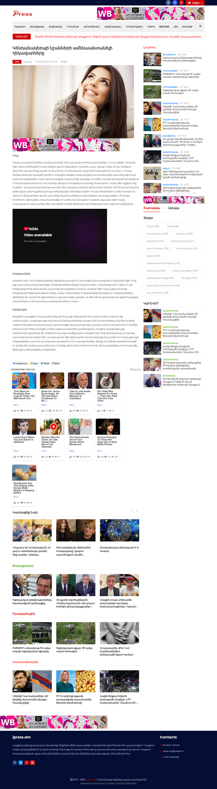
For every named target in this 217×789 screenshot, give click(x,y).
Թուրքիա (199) (189, 278)
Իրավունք (73, 27)
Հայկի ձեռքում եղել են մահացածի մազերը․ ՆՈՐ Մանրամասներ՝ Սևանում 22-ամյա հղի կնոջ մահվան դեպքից (118, 702)
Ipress (29, 62)
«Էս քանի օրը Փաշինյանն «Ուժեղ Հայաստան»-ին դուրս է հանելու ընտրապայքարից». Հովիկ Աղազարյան (75, 604)
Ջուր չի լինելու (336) (158, 248)
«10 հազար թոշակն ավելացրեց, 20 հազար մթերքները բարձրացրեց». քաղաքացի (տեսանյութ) (182, 192)
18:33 (183, 136)
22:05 (183, 54)
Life (176, 27)
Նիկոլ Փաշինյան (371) (182, 241)
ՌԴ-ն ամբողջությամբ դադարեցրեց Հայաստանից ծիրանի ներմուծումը (73, 699)
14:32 (186, 184)
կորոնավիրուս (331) (187, 248)
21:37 (186, 119)
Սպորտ (151, 27)
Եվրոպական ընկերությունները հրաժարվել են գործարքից (32, 601)
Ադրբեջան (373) (155, 241)
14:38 (186, 152)
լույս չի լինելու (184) (158, 293)
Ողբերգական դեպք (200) (160, 278)
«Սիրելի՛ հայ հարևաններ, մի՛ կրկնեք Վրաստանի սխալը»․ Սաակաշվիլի (30, 699)
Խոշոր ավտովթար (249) (185, 270)
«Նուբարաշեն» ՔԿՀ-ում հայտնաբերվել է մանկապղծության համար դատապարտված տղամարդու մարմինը (119, 654)
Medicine (164, 27)
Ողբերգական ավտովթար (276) (163, 263)
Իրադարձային (134, 27)
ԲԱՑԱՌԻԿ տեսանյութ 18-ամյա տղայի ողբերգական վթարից (32, 649)
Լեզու (196, 2)
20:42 (177, 168)
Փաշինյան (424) (184, 234)
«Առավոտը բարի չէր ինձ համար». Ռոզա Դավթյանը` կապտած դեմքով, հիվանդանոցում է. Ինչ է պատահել (116, 554)
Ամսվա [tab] (173, 208)
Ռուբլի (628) (153, 226)
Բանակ (166, 168)
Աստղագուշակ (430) (157, 234)
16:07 (186, 103)
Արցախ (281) (153, 256)
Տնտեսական (55, 27)
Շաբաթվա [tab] (151, 208)
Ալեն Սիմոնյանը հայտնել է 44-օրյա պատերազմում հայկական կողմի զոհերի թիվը (183, 174)
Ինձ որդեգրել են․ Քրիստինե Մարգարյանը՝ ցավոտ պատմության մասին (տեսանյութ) (30, 553)
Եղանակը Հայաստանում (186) (163, 285)
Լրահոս (149, 47)
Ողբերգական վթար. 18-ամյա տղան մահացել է (74, 649)
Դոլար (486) (173, 226)
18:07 (185, 71)
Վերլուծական (92, 27)
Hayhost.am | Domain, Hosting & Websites (115, 783)
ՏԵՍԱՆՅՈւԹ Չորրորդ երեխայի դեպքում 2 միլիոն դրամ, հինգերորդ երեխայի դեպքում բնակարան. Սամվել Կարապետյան (118, 36)
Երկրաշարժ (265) (156, 270)
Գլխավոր (20, 27)
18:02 (185, 87)
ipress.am (91, 779)
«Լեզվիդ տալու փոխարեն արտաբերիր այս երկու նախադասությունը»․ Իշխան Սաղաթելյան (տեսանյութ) (118, 604)
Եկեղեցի (187, 27)
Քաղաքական (37, 27)
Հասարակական (112, 27)
